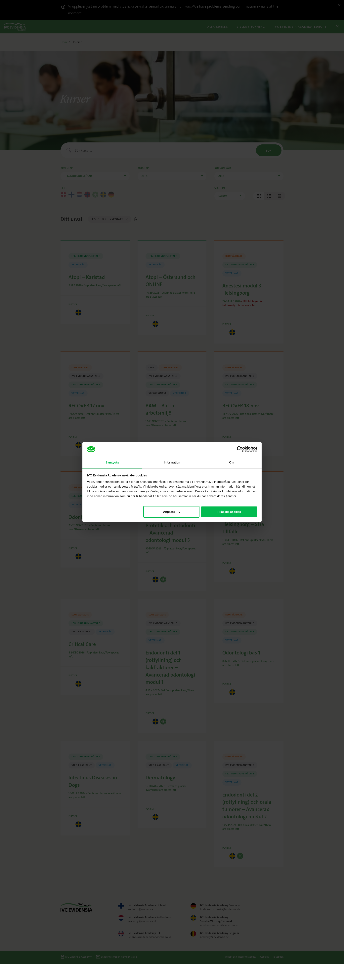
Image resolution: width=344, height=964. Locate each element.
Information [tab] (172, 462)
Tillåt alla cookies (229, 511)
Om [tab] (231, 462)
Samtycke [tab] (112, 462)
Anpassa (169, 511)
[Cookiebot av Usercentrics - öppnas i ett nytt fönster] (239, 449)
